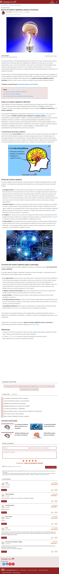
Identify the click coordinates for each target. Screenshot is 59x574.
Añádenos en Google (52, 56)
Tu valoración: (20, 463)
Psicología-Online (4, 5)
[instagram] (7, 564)
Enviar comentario (51, 467)
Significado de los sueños (37, 386)
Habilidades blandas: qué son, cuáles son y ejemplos (16, 406)
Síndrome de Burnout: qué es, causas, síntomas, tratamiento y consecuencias (22, 411)
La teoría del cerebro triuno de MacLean (50, 425)
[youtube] (10, 564)
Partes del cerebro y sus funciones (28, 84)
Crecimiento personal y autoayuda (29, 389)
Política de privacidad (6, 572)
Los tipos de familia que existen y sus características (16, 401)
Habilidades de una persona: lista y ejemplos (14, 404)
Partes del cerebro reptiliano (13, 94)
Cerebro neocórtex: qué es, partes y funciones (22, 434)
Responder (4, 490)
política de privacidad (16, 466)
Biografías (26, 386)
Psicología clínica (9, 386)
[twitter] (3, 564)
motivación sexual (17, 308)
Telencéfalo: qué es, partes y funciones (49, 434)
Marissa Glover (10, 14)
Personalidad (18, 386)
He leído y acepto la (12, 466)
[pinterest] (13, 564)
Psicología (11, 5)
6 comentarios (27, 12)
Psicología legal (50, 386)
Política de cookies (16, 572)
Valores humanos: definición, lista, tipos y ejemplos (16, 416)
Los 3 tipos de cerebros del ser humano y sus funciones (21, 426)
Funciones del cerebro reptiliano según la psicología (19, 96)
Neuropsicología (17, 5)
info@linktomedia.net (44, 474)
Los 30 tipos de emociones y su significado (14, 409)
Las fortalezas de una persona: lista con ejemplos (15, 398)
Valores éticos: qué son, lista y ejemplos (13, 414)
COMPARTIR (52, 3)
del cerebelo (54, 217)
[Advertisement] (29, 360)
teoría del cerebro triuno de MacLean (43, 114)
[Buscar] (57, 2)
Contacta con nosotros (32, 570)
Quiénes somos (23, 570)
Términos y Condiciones (43, 570)
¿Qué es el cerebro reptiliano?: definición (16, 92)
